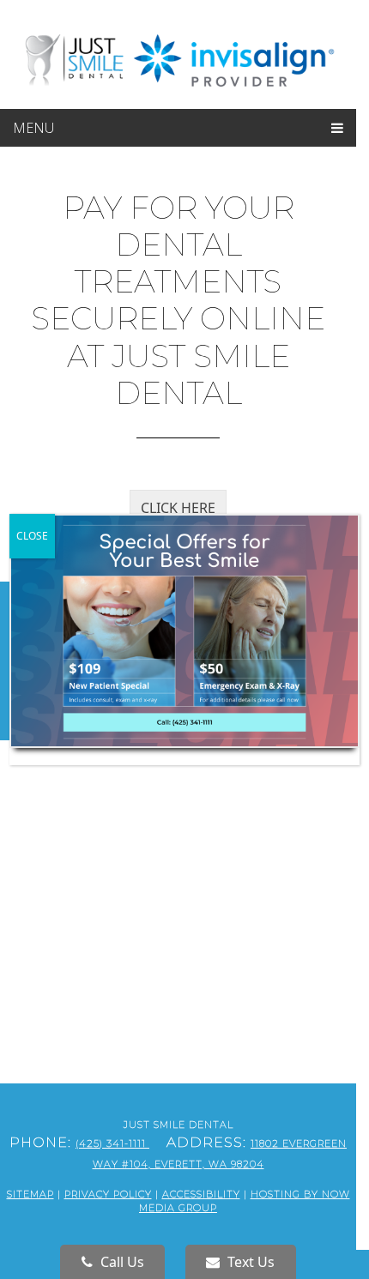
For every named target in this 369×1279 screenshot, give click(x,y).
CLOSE (32, 535)
